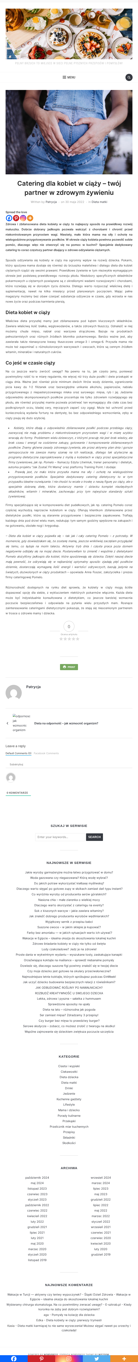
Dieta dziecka (69, 1077)
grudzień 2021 (37, 1227)
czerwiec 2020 (101, 1238)
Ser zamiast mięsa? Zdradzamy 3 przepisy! (69, 1015)
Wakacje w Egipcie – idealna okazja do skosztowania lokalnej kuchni (69, 938)
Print (71, 667)
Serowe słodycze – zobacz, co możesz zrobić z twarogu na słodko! (69, 1026)
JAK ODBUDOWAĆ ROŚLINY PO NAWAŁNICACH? (69, 987)
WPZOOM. (104, 1354)
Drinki (69, 1088)
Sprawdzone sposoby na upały (69, 1004)
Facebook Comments (46, 753)
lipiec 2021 (37, 1232)
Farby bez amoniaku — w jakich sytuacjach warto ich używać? (69, 932)
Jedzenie (69, 1093)
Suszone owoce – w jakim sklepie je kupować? (69, 927)
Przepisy (69, 1132)
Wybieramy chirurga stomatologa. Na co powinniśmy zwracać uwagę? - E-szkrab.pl (63, 1304)
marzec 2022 (101, 1216)
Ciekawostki (69, 1071)
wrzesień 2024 (101, 1177)
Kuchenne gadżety (69, 1099)
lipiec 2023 (100, 1188)
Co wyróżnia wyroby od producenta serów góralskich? (69, 894)
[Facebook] (9, 218)
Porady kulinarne (69, 1115)
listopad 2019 (37, 1260)
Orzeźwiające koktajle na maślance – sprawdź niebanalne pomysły (69, 960)
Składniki (69, 1137)
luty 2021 (37, 1238)
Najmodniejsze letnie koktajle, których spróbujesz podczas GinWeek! (69, 976)
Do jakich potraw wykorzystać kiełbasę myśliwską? (69, 883)
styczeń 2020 (37, 1254)
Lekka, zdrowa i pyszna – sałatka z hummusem (69, 998)
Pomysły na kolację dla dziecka (73, 1315)
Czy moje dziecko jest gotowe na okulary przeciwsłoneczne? (69, 971)
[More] (30, 218)
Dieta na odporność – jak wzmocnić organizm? (66, 723)
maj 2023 (100, 1194)
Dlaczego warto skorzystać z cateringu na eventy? (69, 905)
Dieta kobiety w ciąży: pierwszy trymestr (74, 1320)
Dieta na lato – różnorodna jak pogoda (69, 1009)
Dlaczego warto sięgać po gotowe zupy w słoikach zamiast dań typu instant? (69, 888)
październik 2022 (37, 1205)
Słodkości (69, 1143)
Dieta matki (99, 202)
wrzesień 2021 (101, 1227)
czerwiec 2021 (101, 1232)
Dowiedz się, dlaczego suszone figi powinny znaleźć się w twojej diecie (69, 965)
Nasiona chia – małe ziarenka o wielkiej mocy (69, 900)
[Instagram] (23, 218)
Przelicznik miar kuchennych (69, 1126)
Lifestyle (69, 1104)
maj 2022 (100, 1210)
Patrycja (51, 202)
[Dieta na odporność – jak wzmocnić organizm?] (21, 723)
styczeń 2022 (100, 1221)
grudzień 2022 (101, 1199)
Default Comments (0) (18, 753)
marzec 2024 (101, 1183)
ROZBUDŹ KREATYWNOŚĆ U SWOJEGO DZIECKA (69, 993)
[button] (69, 77)
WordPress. (51, 1354)
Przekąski (69, 1121)
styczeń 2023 (37, 1199)
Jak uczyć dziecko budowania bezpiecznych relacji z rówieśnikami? (69, 982)
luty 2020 (100, 1249)
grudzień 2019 (101, 1254)
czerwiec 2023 (37, 1194)
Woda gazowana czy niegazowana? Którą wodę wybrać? (69, 878)
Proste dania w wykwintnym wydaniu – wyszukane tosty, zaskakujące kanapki (69, 954)
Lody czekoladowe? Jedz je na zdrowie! (69, 949)
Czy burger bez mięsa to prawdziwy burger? (69, 1020)
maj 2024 (37, 1183)
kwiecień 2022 (37, 1216)
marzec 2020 (37, 1249)
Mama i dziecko (69, 1110)
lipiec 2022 (100, 1205)
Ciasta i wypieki (69, 1066)
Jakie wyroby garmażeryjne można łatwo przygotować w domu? (69, 872)
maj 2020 (37, 1243)
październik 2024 (37, 1177)
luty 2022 (37, 1221)
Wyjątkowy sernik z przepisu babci (69, 922)
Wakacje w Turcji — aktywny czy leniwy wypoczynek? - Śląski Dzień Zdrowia (60, 1294)
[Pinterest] (16, 218)
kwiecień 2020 (101, 1243)
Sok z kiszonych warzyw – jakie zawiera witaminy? (69, 911)
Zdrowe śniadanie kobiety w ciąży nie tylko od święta (69, 943)
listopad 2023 (37, 1188)
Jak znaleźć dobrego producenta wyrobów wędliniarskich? (69, 916)
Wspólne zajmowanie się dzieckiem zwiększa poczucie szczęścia (69, 1031)
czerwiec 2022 (37, 1210)
